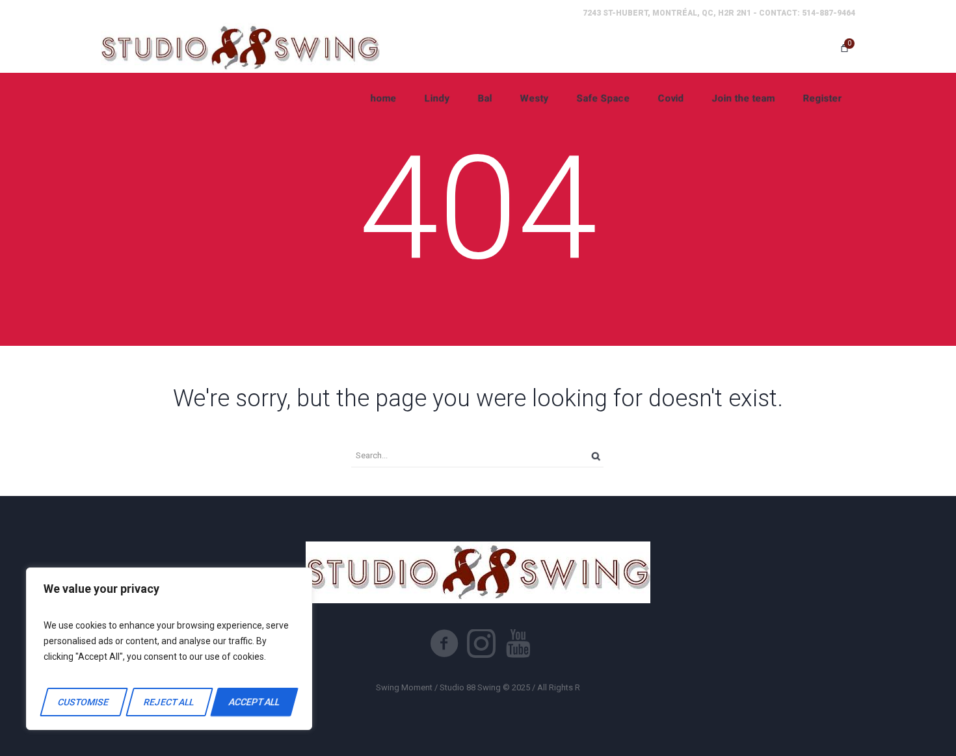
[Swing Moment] (240, 48)
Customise (84, 702)
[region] (169, 648)
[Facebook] (444, 643)
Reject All (168, 702)
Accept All (254, 702)
